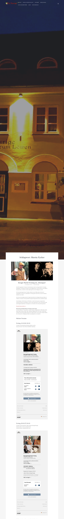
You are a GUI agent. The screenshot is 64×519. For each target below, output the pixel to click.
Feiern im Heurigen (43, 2)
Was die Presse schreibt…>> (21, 306)
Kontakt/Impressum (35, 4)
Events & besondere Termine (22, 4)
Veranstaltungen (36, 284)
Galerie (29, 4)
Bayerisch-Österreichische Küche (28, 2)
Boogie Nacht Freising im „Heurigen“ (32, 283)
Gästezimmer (37, 2)
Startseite (19, 2)
